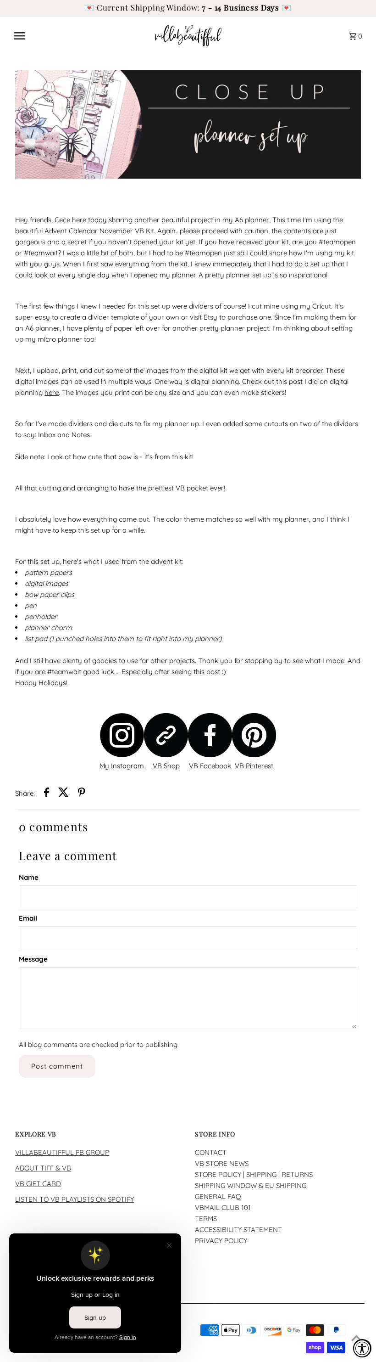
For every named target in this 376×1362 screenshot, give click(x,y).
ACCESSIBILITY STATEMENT (238, 1229)
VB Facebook (210, 765)
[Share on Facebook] (46, 794)
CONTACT (211, 1152)
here (51, 392)
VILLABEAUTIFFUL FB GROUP (62, 1152)
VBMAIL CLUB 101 (223, 1207)
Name (29, 877)
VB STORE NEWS (222, 1163)
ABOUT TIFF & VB (43, 1168)
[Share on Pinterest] (81, 794)
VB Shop (166, 765)
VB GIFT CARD (38, 1183)
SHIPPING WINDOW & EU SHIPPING (250, 1185)
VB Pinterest (254, 765)
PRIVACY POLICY (221, 1240)
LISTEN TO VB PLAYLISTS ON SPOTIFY (74, 1199)
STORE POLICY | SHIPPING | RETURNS (254, 1174)
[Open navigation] (81, 35)
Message (33, 959)
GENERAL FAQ (218, 1196)
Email (28, 918)
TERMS (206, 1218)
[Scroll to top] (356, 1338)
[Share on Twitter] (63, 794)
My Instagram (122, 765)
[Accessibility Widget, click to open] (362, 1348)
